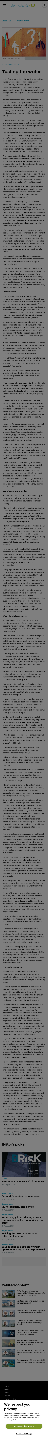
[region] (24, 1420)
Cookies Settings (24, 1434)
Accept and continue (24, 1426)
